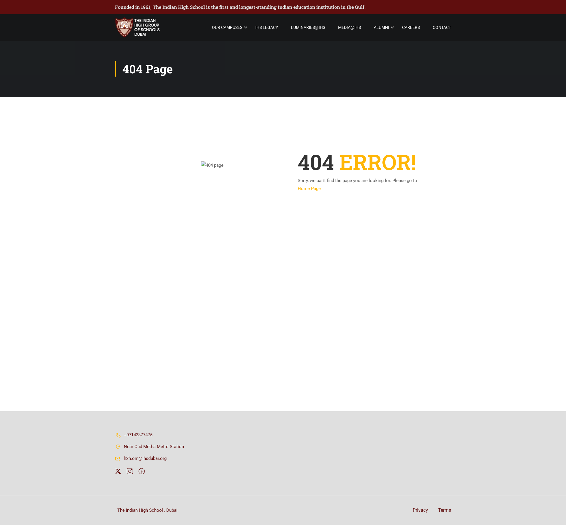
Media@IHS (349, 27)
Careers (411, 27)
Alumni (381, 27)
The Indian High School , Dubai (146, 510)
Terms (444, 510)
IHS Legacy (266, 27)
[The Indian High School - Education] (137, 27)
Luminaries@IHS (308, 27)
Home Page (309, 188)
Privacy (420, 510)
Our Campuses (227, 27)
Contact (442, 27)
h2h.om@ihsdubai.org (145, 458)
